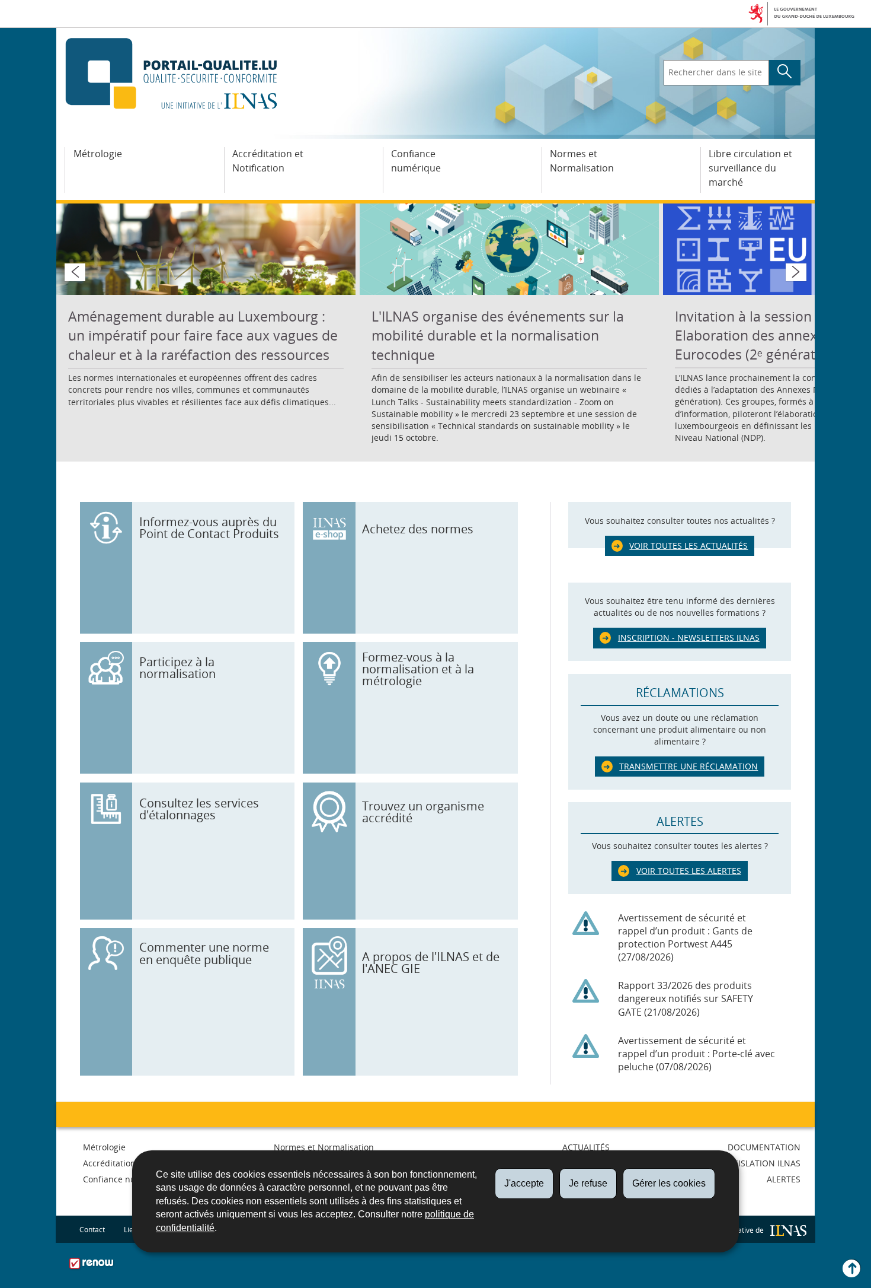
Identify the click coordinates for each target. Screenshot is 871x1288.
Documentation (764, 1147)
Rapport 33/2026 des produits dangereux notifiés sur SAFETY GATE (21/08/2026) (685, 998)
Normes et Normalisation (582, 160)
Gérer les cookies (669, 1183)
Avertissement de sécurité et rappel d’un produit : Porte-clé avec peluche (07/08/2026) (696, 1053)
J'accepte (524, 1183)
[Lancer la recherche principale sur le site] (784, 73)
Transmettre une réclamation (688, 766)
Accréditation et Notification (267, 160)
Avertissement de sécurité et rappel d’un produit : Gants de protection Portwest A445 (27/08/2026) (685, 937)
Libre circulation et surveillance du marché (750, 168)
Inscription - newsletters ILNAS (689, 637)
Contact (92, 1230)
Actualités (586, 1147)
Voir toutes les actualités (688, 545)
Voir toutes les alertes (688, 870)
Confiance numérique (416, 160)
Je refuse (588, 1183)
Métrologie (97, 153)
